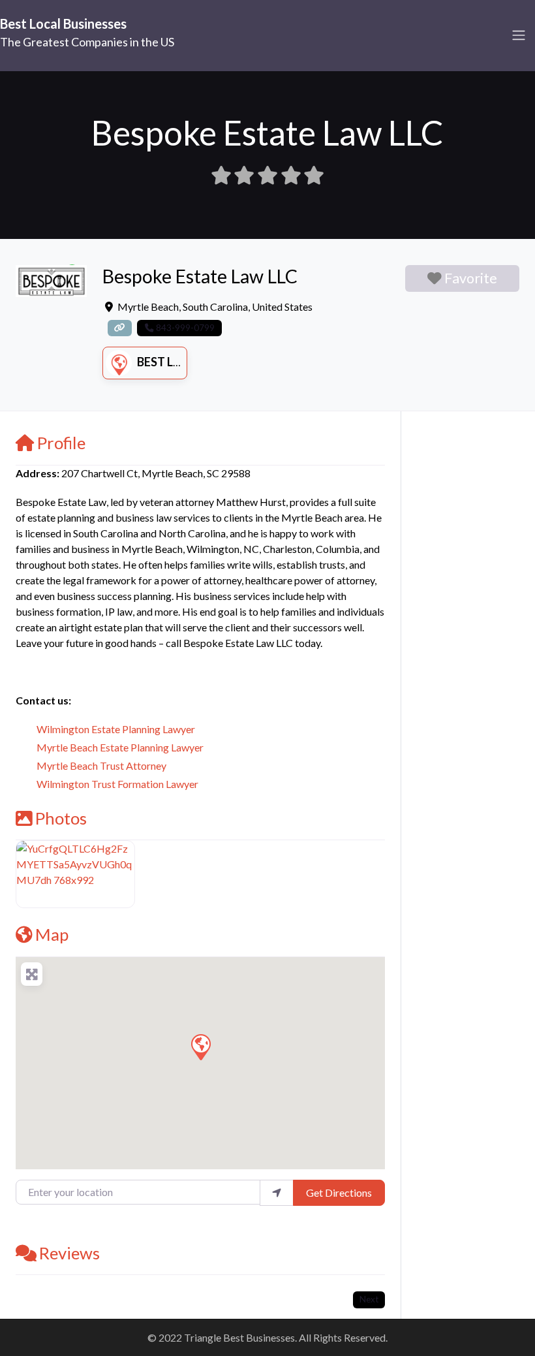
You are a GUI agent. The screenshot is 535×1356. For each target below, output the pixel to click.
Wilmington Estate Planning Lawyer (116, 729)
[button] (200, 1046)
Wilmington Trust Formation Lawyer (117, 784)
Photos (61, 818)
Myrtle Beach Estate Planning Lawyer (120, 747)
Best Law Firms (183, 362)
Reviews (69, 1253)
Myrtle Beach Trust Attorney (101, 765)
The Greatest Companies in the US (87, 42)
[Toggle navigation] (518, 35)
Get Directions (339, 1192)
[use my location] (277, 1193)
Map (52, 934)
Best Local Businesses (63, 23)
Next (368, 1299)
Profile (61, 442)
